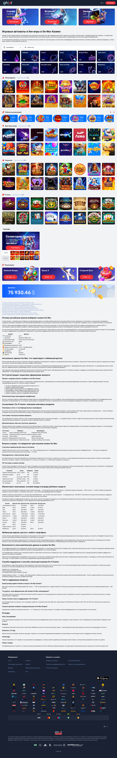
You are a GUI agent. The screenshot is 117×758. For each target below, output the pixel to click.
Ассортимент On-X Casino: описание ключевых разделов (19, 307)
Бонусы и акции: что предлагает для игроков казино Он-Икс (20, 308)
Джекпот (11, 668)
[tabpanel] (20, 17)
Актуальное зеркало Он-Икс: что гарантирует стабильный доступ (22, 304)
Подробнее (90, 22)
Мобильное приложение (33, 668)
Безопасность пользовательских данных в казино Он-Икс (19, 313)
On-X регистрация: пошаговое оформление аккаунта (18, 305)
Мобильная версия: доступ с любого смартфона (16, 311)
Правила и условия (51, 660)
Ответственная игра (74, 660)
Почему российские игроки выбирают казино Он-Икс (18, 302)
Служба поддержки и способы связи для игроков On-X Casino (20, 314)
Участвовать (15, 248)
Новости (28, 660)
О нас (9, 660)
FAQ (27, 671)
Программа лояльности (15, 664)
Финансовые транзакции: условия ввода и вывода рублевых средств (23, 310)
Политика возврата (52, 668)
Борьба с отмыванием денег (76, 664)
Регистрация (110, 3)
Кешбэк (28, 664)
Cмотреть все (24, 126)
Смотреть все (22, 78)
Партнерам (11, 671)
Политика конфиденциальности (55, 664)
